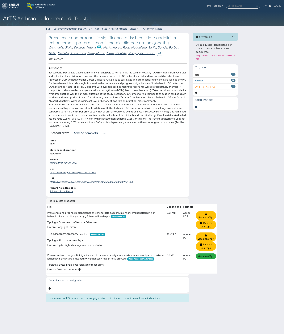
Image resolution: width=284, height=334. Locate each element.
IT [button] (264, 5)
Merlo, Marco (112, 47)
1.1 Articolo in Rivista (150, 28)
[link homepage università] (41, 5)
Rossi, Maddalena (135, 47)
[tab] (104, 133)
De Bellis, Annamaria (72, 53)
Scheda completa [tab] (86, 133)
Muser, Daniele (116, 53)
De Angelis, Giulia (60, 47)
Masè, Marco (96, 53)
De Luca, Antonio (85, 47)
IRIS (48, 28)
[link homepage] (12, 5)
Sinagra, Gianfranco (141, 53)
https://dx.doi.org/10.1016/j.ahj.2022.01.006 (73, 172)
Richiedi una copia (206, 224)
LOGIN (277, 5)
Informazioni (205, 36)
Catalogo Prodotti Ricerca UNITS (72, 28)
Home (208, 5)
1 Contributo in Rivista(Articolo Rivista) (114, 28)
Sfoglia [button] (218, 5)
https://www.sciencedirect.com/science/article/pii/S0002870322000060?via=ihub (91, 182)
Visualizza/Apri (206, 215)
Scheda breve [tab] (60, 133)
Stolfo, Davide (157, 47)
